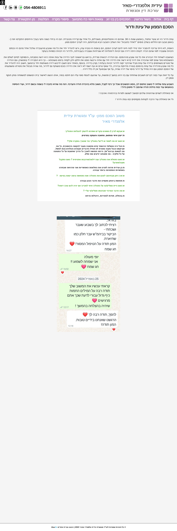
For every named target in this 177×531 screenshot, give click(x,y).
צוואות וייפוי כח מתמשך (87, 19)
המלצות (43, 19)
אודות (157, 19)
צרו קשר (9, 19)
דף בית (169, 19)
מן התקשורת (26, 19)
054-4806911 (35, 8)
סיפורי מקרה (60, 19)
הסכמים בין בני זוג (118, 19)
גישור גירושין (142, 19)
